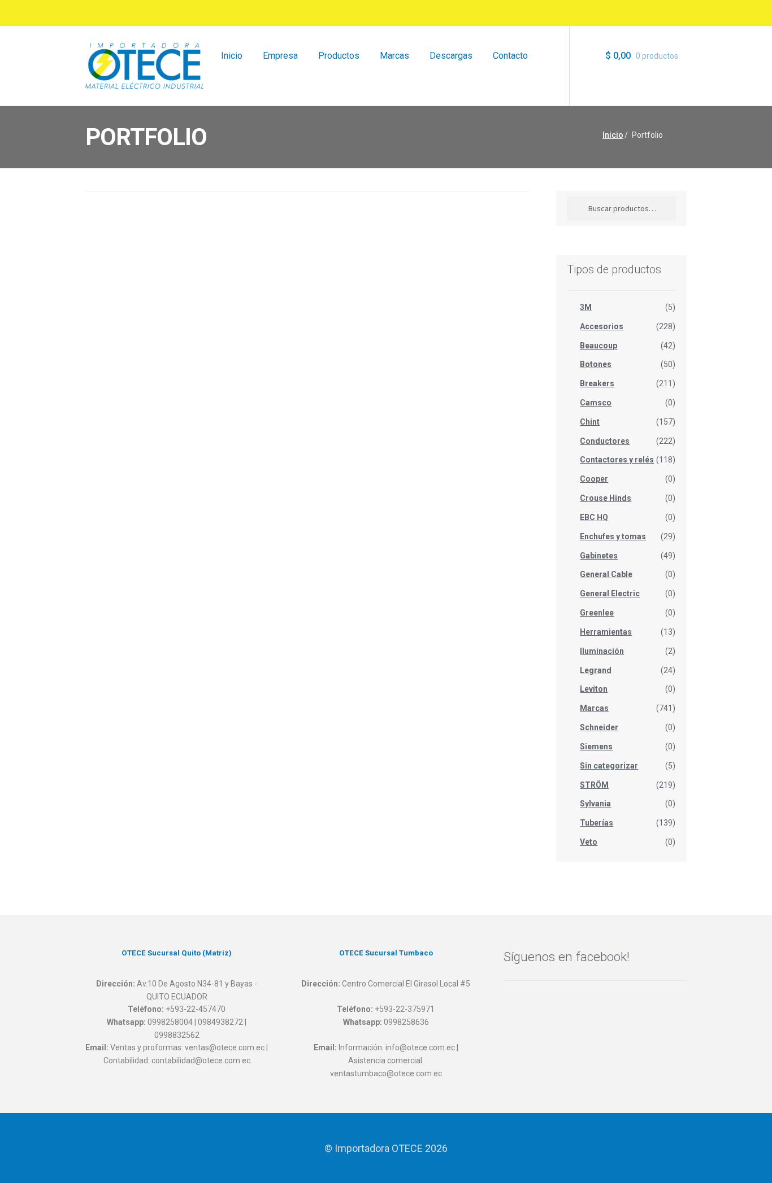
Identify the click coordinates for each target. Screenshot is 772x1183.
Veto (588, 841)
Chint (590, 421)
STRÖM (594, 784)
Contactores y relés (617, 459)
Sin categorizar (609, 765)
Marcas (394, 55)
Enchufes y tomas (613, 536)
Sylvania (595, 803)
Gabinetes (599, 555)
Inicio (231, 55)
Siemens (596, 746)
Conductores (605, 441)
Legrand (595, 670)
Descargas (451, 55)
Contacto (510, 55)
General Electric (610, 593)
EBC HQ (594, 517)
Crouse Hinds (605, 498)
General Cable (606, 574)
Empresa (280, 55)
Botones (595, 364)
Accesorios (601, 326)
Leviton (594, 688)
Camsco (595, 402)
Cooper (594, 478)
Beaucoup (598, 345)
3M (586, 307)
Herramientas (606, 631)
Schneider (599, 727)
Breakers (597, 383)
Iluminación (602, 651)
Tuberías (596, 822)
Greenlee (597, 612)
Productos (338, 55)
